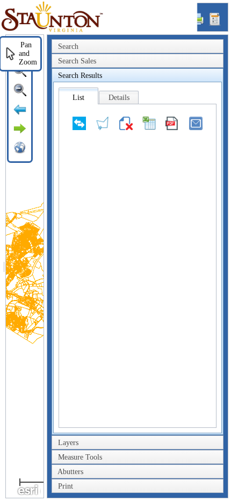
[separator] (4, 266)
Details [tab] (119, 98)
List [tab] (78, 98)
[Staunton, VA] (99, 30)
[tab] (137, 46)
